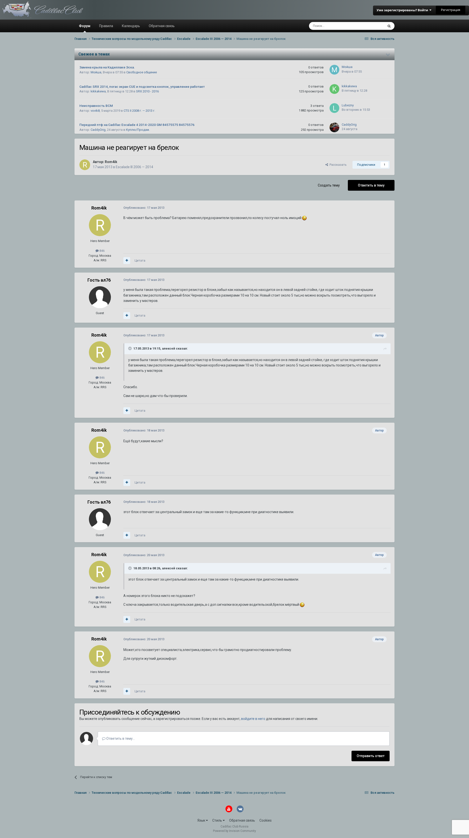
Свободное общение (141, 72)
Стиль (217, 820)
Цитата (140, 260)
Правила (106, 26)
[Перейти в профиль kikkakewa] (334, 89)
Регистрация (450, 10)
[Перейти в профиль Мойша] (334, 70)
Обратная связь (162, 26)
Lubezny (348, 105)
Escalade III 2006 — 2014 (134, 167)
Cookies (265, 820)
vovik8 (95, 110)
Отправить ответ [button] (370, 756)
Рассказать (337, 164)
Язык (201, 820)
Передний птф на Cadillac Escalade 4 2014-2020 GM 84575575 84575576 (136, 125)
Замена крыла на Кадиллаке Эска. (107, 67)
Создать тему (329, 185)
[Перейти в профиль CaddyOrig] (334, 127)
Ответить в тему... (120, 738)
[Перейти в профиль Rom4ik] (84, 164)
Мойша (96, 72)
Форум (84, 26)
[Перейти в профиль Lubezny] (334, 108)
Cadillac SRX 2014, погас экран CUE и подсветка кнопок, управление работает (142, 86)
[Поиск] (389, 26)
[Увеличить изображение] (304, 218)
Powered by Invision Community (234, 831)
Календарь (131, 26)
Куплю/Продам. (138, 130)
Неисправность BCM (96, 106)
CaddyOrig (98, 130)
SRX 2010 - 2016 (147, 91)
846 (102, 251)
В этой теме (369, 26)
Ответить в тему (371, 185)
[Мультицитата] (126, 260)
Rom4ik (111, 162)
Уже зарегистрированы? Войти (403, 10)
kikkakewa (98, 91)
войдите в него (253, 719)
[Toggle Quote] (130, 348)
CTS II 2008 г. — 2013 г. (139, 110)
